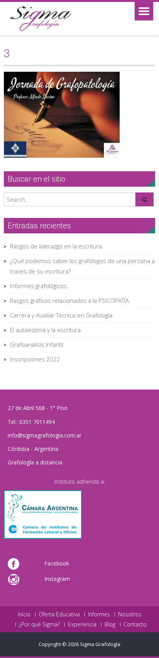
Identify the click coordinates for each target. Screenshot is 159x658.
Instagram (57, 578)
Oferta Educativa (59, 614)
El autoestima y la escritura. (46, 330)
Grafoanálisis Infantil (36, 344)
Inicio (24, 614)
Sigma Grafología (100, 644)
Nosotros (130, 614)
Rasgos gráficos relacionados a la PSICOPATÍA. (70, 300)
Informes (99, 614)
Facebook (56, 563)
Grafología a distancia (35, 462)
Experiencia (82, 624)
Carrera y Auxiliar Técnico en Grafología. (62, 315)
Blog (110, 624)
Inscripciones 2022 (35, 359)
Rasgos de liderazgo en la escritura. (56, 246)
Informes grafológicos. (39, 286)
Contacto (135, 624)
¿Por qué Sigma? (39, 624)
